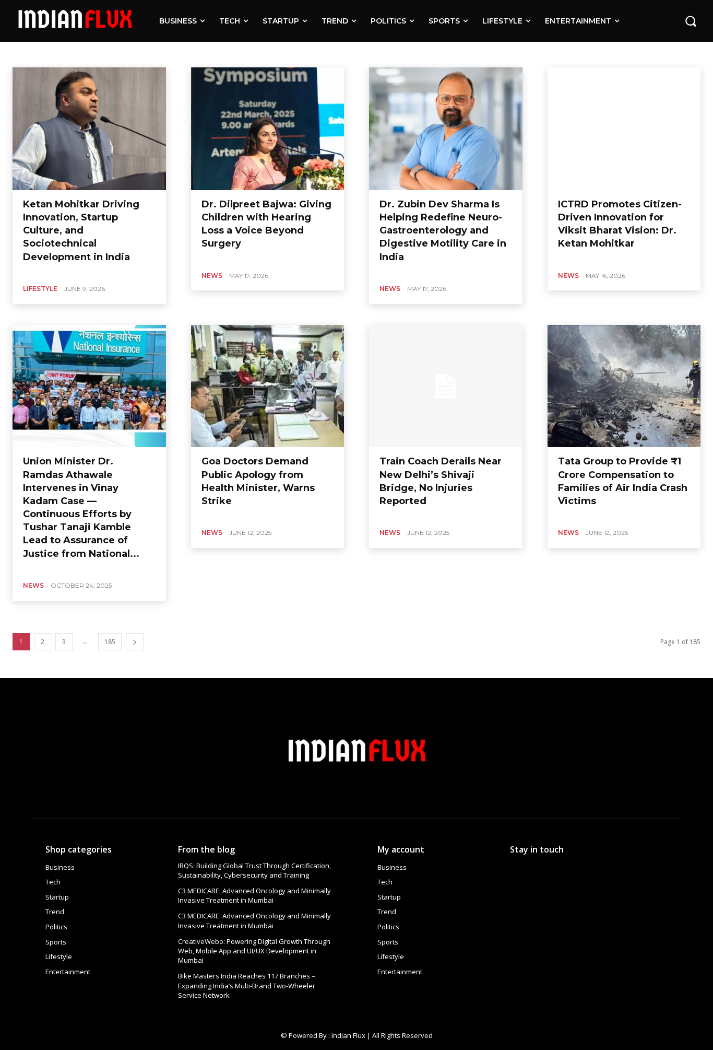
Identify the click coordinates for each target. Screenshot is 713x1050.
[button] (690, 21)
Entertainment (146, 54)
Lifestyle (234, 54)
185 (109, 641)
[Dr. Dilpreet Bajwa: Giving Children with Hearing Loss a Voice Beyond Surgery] (267, 128)
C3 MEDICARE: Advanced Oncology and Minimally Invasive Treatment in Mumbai (254, 895)
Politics (267, 54)
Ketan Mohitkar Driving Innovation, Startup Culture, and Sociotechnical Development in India (81, 231)
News (211, 275)
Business (103, 54)
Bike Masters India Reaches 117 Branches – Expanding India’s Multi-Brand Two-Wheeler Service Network (246, 985)
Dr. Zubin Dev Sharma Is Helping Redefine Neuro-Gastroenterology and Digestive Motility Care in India (442, 231)
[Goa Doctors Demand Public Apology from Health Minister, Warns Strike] (267, 386)
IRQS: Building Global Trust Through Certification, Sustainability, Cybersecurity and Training (254, 870)
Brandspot (65, 54)
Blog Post (27, 54)
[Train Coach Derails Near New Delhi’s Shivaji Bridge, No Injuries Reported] (445, 386)
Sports (297, 54)
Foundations (194, 54)
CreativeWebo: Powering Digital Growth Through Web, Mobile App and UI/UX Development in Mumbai (254, 951)
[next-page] (135, 641)
